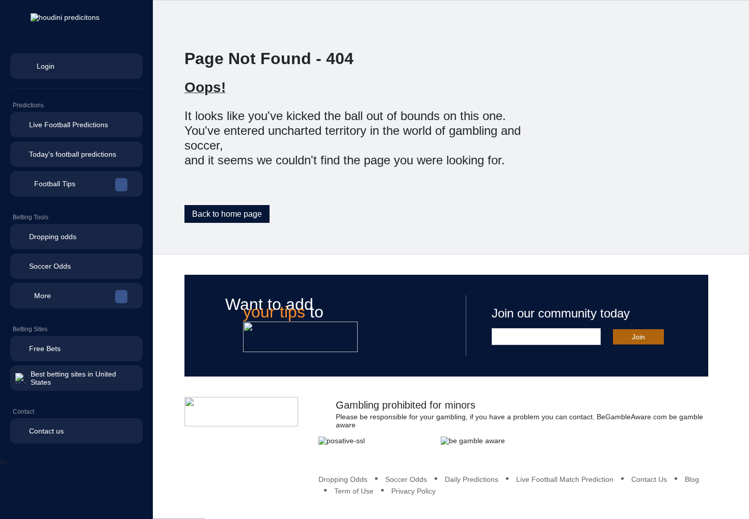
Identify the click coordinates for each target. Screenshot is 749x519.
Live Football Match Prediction (564, 479)
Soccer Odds (406, 479)
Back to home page (227, 214)
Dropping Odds (342, 479)
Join (638, 337)
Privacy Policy (413, 491)
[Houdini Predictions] (241, 411)
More (42, 296)
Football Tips (54, 184)
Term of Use (353, 491)
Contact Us (649, 479)
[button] (76, 183)
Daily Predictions (471, 479)
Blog (692, 479)
